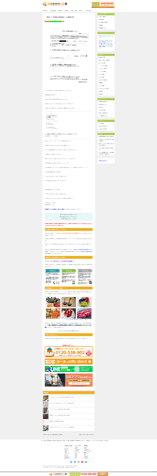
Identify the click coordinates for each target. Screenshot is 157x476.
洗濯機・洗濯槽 (102, 46)
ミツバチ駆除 (103, 71)
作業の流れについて (103, 104)
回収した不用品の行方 (103, 112)
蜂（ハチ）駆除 (102, 62)
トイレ (107, 43)
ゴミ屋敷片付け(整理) (103, 22)
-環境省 (85, 454)
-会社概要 (85, 447)
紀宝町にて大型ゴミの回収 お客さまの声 (86, 434)
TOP (63, 440)
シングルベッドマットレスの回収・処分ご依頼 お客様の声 (59, 409)
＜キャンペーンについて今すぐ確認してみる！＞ (69, 330)
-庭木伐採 (76, 455)
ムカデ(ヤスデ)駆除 (103, 79)
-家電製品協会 (86, 456)
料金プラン (81, 10)
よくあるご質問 (102, 110)
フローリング (101, 40)
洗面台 (104, 43)
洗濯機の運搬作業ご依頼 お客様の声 (106, 136)
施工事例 (66, 10)
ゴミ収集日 (101, 123)
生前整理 (47, 209)
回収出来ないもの (103, 115)
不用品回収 (101, 19)
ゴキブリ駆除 (101, 77)
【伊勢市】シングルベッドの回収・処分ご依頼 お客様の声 (59, 415)
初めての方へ (45, 10)
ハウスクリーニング (104, 35)
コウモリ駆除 (101, 85)
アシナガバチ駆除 (103, 65)
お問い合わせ (88, 10)
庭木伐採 (101, 91)
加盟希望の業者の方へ (103, 160)
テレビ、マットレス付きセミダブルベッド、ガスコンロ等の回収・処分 (61, 403)
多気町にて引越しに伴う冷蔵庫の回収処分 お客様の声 (53, 434)
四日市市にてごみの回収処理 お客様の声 (56, 421)
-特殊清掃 (76, 453)
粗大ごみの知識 (103, 128)
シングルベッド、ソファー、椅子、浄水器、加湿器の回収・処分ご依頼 (61, 397)
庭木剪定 (101, 94)
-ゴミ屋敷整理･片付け (78, 449)
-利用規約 (85, 448)
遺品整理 (101, 25)
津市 (63, 21)
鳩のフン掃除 (61, 209)
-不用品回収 (76, 447)
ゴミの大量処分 (53, 209)
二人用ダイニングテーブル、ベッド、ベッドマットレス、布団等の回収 (61, 427)
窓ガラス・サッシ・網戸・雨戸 (106, 44)
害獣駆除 (101, 82)
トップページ (66, 447)
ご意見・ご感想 (74, 10)
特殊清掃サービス (102, 28)
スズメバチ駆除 (103, 68)
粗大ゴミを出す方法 (103, 126)
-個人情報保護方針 (86, 449)
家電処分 (59, 21)
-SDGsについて (86, 455)
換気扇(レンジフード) (106, 41)
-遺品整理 (76, 448)
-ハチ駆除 (76, 454)
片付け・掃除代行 (102, 16)
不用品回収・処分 (53, 21)
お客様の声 (60, 10)
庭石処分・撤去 (102, 57)
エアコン (106, 40)
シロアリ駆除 (101, 74)
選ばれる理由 (53, 10)
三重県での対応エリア (103, 101)
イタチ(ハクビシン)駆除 (103, 88)
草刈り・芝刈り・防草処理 (104, 60)
